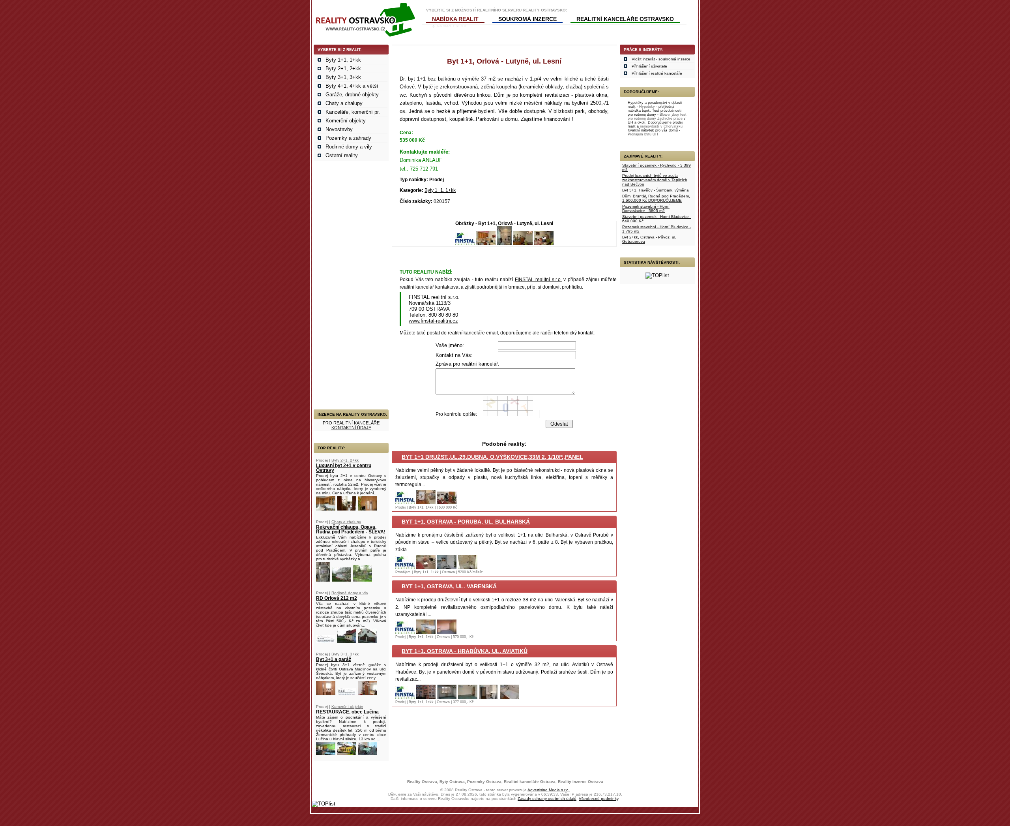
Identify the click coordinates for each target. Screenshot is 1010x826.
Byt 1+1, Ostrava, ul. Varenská (449, 586)
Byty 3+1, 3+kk (343, 77)
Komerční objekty (345, 121)
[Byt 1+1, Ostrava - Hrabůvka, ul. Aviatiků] (405, 697)
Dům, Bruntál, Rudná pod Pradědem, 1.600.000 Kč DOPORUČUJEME (656, 198)
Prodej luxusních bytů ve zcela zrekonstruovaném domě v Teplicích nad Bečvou (654, 179)
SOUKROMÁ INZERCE (527, 19)
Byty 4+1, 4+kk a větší (351, 86)
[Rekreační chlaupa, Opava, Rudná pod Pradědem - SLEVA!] (323, 580)
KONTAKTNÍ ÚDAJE (351, 427)
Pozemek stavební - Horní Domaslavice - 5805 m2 (646, 208)
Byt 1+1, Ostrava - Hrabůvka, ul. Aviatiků (464, 651)
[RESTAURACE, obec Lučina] (325, 753)
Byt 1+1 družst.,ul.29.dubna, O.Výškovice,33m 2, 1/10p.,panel (492, 457)
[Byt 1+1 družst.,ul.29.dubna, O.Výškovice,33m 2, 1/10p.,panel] (405, 502)
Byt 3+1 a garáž (333, 659)
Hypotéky (647, 107)
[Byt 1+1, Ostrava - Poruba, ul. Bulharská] (405, 567)
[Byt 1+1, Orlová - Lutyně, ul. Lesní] (465, 243)
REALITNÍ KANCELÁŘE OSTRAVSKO (625, 19)
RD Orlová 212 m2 (336, 598)
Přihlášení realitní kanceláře (657, 73)
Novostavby (339, 129)
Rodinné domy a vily (348, 147)
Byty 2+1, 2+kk (343, 68)
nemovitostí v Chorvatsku (661, 126)
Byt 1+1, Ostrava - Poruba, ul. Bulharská (466, 521)
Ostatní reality (341, 155)
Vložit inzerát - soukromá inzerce (661, 59)
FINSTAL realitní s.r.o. (538, 279)
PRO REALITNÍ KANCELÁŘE (351, 423)
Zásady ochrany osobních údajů (547, 798)
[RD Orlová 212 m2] (325, 641)
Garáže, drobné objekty (352, 95)
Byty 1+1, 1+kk (343, 60)
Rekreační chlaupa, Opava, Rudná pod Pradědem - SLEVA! (350, 529)
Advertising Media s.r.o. (548, 790)
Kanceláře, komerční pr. (352, 112)
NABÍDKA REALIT (455, 19)
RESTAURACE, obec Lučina (347, 712)
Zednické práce (670, 118)
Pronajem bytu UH (643, 134)
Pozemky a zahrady (348, 138)
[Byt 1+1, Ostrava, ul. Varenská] (405, 632)
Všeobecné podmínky (598, 798)
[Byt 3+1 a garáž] (325, 693)
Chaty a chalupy (344, 103)
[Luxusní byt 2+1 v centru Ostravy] (325, 509)
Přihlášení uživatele (649, 66)
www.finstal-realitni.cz (433, 321)
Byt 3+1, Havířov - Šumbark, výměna (655, 190)
